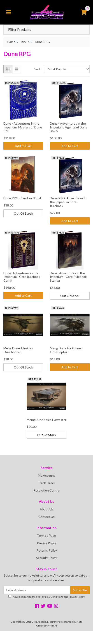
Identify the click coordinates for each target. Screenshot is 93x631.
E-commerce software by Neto (64, 621)
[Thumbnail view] (7, 69)
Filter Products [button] (19, 29)
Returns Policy (46, 550)
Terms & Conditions (51, 596)
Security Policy (46, 558)
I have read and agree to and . (48, 596)
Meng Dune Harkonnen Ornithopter (66, 350)
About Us (46, 509)
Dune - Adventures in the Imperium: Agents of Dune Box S (68, 127)
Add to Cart (23, 146)
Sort (37, 69)
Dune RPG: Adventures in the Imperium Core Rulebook (68, 202)
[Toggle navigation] (8, 12)
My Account (46, 475)
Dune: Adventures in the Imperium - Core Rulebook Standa (68, 277)
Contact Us (46, 517)
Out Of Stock (23, 213)
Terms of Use (46, 535)
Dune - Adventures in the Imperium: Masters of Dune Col (22, 127)
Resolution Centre (46, 490)
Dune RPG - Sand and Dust (22, 198)
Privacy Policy (46, 543)
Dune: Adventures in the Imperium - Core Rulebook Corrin (21, 277)
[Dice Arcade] (46, 12)
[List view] (16, 69)
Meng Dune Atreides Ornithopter (18, 350)
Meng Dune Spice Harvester (46, 420)
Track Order (46, 483)
